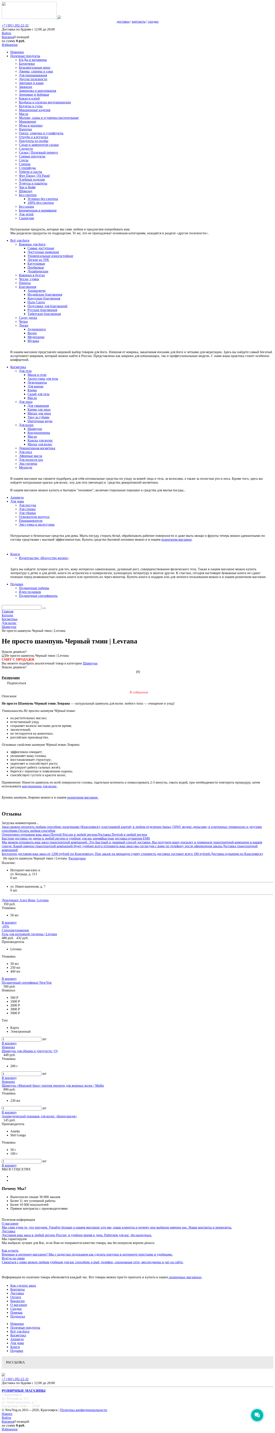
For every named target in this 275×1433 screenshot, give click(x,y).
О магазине (18, 1305)
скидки (153, 21)
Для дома (17, 1343)
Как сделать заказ (23, 1285)
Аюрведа (17, 1339)
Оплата (15, 1297)
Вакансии (17, 1301)
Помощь (16, 1312)
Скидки (16, 1308)
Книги (15, 1347)
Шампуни (90, 663)
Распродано (11, 677)
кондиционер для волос (39, 786)
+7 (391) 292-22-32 (15, 25)
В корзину (9, 922)
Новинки (17, 1324)
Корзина (8, 37)
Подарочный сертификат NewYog (27, 982)
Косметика (18, 1335)
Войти (6, 33)
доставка (123, 21)
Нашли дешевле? (14, 667)
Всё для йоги (19, 1331)
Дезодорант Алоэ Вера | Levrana (25, 900)
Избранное (10, 45)
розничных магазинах (185, 1277)
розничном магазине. (82, 797)
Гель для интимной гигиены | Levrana (29, 934)
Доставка (17, 1293)
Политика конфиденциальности (83, 1410)
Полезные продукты (25, 1327)
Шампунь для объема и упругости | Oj (30, 1051)
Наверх (7, 1414)
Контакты (17, 1289)
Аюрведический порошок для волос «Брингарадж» (39, 1116)
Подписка (17, 1316)
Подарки (16, 1351)
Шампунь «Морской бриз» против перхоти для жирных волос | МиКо (53, 1085)
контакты (139, 21)
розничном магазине (176, 539)
